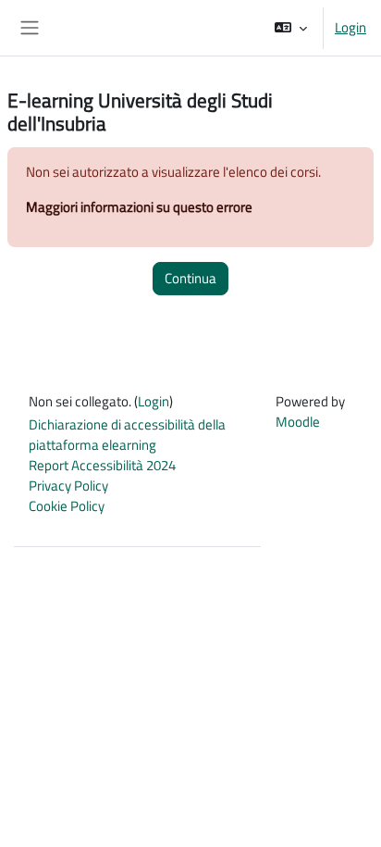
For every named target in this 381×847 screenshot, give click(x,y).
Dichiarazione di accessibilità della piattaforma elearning (127, 434)
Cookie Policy (66, 506)
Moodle (298, 421)
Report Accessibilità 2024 (102, 465)
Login (350, 28)
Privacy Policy (68, 485)
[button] (291, 28)
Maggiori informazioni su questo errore (139, 207)
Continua (190, 278)
